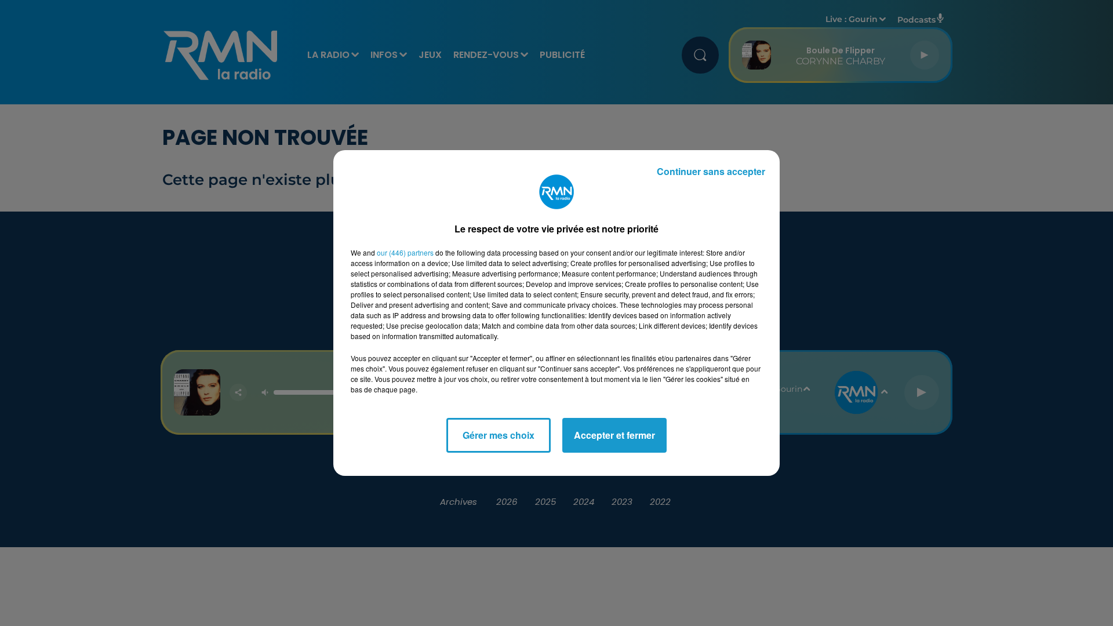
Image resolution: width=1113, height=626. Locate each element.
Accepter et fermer (614, 435)
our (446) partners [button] (405, 252)
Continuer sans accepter (711, 171)
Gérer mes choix (498, 435)
